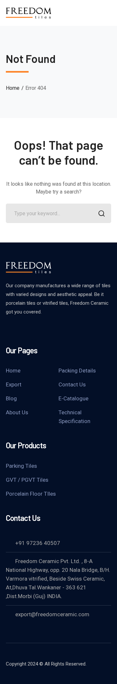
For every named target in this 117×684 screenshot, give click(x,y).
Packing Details (77, 370)
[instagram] (41, 329)
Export (13, 384)
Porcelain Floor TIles (31, 493)
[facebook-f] (9, 329)
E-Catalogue (73, 398)
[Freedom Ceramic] (28, 12)
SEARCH (101, 213)
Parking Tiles (21, 466)
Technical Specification (74, 416)
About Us (17, 412)
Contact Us (72, 384)
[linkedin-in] (25, 329)
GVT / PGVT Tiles (27, 480)
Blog (11, 398)
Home (13, 88)
